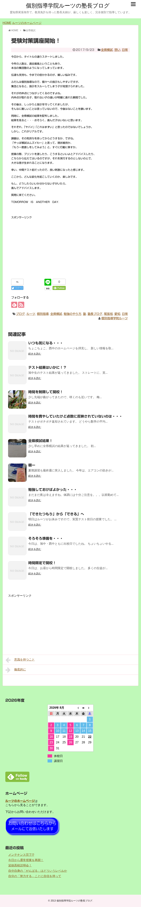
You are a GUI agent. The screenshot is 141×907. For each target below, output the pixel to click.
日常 (125, 49)
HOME (7, 22)
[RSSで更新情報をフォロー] (21, 305)
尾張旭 (108, 313)
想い (117, 49)
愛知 (117, 313)
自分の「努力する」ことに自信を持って (34, 876)
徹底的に (20, 669)
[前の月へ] (77, 708)
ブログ (20, 313)
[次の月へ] (90, 708)
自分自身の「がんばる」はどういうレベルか (37, 870)
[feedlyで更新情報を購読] (14, 305)
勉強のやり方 (72, 313)
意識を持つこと (24, 659)
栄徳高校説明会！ (20, 865)
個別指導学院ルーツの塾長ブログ (68, 6)
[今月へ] (83, 708)
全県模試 (107, 49)
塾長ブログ (95, 313)
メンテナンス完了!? (21, 854)
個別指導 (43, 313)
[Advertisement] (70, 245)
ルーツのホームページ (26, 22)
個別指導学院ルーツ (114, 318)
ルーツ (30, 313)
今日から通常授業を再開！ (26, 860)
